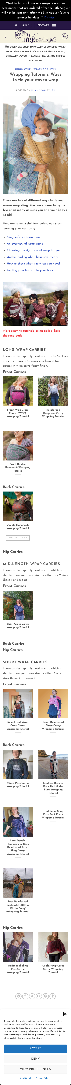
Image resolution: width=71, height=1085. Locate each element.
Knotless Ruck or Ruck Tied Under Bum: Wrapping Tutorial (53, 788)
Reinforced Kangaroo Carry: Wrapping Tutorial (53, 413)
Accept (35, 1048)
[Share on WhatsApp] (18, 996)
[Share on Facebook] (25, 996)
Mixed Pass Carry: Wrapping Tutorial (18, 785)
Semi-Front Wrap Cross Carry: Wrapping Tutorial (18, 725)
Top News (49, 69)
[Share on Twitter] (32, 996)
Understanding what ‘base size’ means (33, 257)
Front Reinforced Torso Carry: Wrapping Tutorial (53, 725)
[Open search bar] (4, 36)
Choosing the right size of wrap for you (34, 250)
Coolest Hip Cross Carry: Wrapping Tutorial (53, 969)
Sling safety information (23, 237)
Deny (35, 1059)
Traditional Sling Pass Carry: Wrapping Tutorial (18, 969)
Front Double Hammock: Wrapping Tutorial (17, 467)
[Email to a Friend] (39, 996)
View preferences (35, 1069)
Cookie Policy (27, 1078)
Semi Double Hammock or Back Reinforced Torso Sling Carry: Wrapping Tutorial (18, 847)
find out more (18, 538)
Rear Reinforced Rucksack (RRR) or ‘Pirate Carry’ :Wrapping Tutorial (17, 906)
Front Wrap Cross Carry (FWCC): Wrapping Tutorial (18, 413)
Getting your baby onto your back (30, 270)
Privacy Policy (42, 1078)
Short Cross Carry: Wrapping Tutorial (18, 626)
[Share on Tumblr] (52, 996)
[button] (65, 1014)
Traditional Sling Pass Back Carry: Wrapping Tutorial (53, 814)
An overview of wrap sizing (25, 243)
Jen (53, 91)
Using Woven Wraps (28, 69)
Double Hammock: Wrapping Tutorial (18, 527)
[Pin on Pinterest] (46, 996)
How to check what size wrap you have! (33, 263)
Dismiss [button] (49, 17)
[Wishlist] (16, 25)
